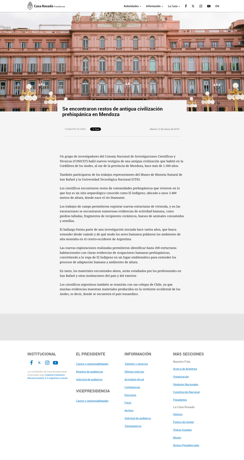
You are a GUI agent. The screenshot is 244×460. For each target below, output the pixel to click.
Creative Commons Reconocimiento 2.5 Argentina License (47, 376)
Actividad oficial (134, 379)
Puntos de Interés (183, 422)
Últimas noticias (134, 371)
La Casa (173, 6)
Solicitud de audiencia (89, 379)
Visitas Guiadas (182, 430)
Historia (177, 414)
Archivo (128, 410)
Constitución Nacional (186, 392)
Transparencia (132, 426)
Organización (181, 376)
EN (217, 6)
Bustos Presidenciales (186, 445)
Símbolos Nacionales (185, 384)
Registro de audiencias (89, 371)
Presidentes (180, 400)
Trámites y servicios (136, 364)
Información (153, 6)
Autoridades (131, 6)
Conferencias (132, 387)
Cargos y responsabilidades (92, 364)
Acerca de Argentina (185, 369)
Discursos (130, 395)
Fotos (127, 402)
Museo (177, 437)
